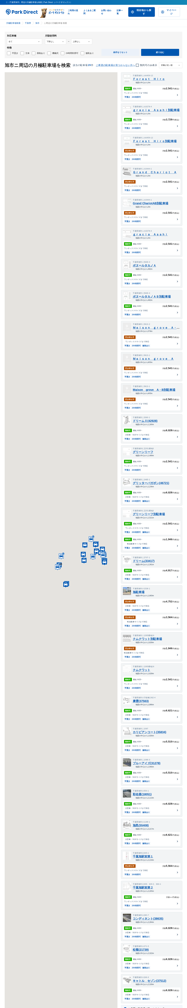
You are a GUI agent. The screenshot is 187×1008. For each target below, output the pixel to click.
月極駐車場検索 (13, 23)
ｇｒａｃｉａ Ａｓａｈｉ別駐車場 (156, 110)
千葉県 (28, 23)
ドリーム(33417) (144, 561)
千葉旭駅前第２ (143, 887)
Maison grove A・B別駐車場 (154, 389)
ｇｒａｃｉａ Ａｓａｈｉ (150, 234)
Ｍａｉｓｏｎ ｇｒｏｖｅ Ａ (153, 358)
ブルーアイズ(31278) (146, 763)
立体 (27, 53)
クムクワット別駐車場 (147, 638)
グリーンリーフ (143, 452)
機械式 (55, 53)
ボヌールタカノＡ (144, 265)
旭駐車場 (138, 592)
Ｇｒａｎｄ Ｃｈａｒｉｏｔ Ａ (155, 172)
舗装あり (90, 53)
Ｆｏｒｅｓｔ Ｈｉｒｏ (149, 79)
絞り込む (160, 52)
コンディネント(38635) (148, 918)
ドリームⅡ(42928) (145, 420)
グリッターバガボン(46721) (151, 483)
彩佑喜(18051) (142, 794)
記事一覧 (120, 12)
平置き (15, 53)
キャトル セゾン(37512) (149, 980)
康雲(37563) (141, 701)
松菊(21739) (141, 949)
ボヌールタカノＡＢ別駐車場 (152, 296)
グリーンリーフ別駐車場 (149, 514)
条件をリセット (120, 52)
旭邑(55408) (141, 825)
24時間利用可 (72, 53)
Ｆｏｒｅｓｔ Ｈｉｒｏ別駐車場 (155, 141)
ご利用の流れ (73, 12)
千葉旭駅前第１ (143, 856)
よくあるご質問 (89, 12)
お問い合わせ (106, 12)
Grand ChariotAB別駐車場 (150, 203)
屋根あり (41, 53)
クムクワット (141, 670)
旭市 (37, 23)
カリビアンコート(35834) (149, 732)
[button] (83, 554)
